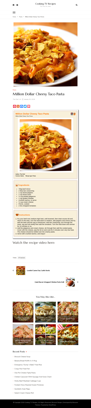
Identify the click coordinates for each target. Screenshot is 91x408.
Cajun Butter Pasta (68, 319)
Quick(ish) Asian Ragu (22, 389)
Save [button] (72, 114)
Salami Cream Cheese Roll (24, 393)
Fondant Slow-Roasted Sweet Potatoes (29, 385)
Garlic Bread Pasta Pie (68, 341)
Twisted (22, 258)
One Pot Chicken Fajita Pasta (24, 373)
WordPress (52, 405)
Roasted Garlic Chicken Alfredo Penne (45, 319)
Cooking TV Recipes (45, 3)
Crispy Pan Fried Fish (22, 369)
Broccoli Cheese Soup (22, 357)
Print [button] (74, 114)
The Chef (15, 99)
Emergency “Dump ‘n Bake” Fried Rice (28, 365)
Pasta (14, 90)
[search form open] (76, 5)
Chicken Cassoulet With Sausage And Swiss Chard (32, 377)
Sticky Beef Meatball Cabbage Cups (27, 381)
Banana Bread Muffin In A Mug (25, 361)
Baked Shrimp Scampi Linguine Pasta (23, 341)
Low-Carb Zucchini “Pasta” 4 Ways (45, 341)
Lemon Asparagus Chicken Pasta (23, 319)
